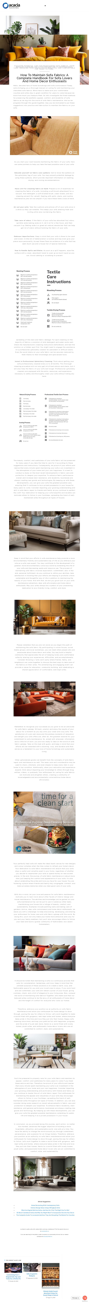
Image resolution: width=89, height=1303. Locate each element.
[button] (45, 6)
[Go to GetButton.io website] (85, 1301)
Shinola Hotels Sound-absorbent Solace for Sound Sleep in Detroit (50, 1293)
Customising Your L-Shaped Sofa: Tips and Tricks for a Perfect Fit (13, 1277)
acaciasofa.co (45, 1231)
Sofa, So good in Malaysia (32, 1275)
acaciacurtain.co (47, 1236)
